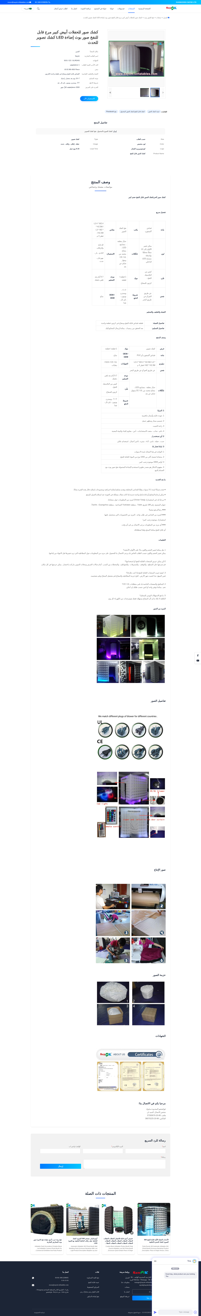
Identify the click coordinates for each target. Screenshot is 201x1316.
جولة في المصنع (100, 9)
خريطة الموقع (125, 1296)
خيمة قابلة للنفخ (93, 1282)
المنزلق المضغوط (93, 1287)
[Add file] (195, 1312)
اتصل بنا (74, 9)
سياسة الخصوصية (39, 1312)
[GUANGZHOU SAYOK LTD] (172, 8)
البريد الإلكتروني (117, 1146)
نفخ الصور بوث (149, 18)
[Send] (155, 1312)
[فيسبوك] (197, 655)
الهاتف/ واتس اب (74, 1146)
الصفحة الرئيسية (144, 9)
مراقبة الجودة (86, 9)
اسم (164, 1146)
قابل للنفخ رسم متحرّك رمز (89, 1292)
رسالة (163, 1157)
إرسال (60, 1166)
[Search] (38, 8)
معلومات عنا (125, 1282)
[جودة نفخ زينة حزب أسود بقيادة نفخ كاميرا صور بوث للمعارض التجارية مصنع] (47, 1219)
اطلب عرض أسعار (60, 9)
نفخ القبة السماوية (93, 1278)
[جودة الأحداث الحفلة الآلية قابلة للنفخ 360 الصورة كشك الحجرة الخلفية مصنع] (153, 1219)
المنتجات (131, 9)
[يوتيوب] (197, 660)
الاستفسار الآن (89, 99)
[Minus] (155, 1261)
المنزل (165, 18)
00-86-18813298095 (62, 1278)
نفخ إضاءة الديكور (93, 1296)
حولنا (112, 9)
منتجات (158, 18)
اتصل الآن (154, 1251)
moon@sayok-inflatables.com (18, 2)
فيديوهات (120, 9)
